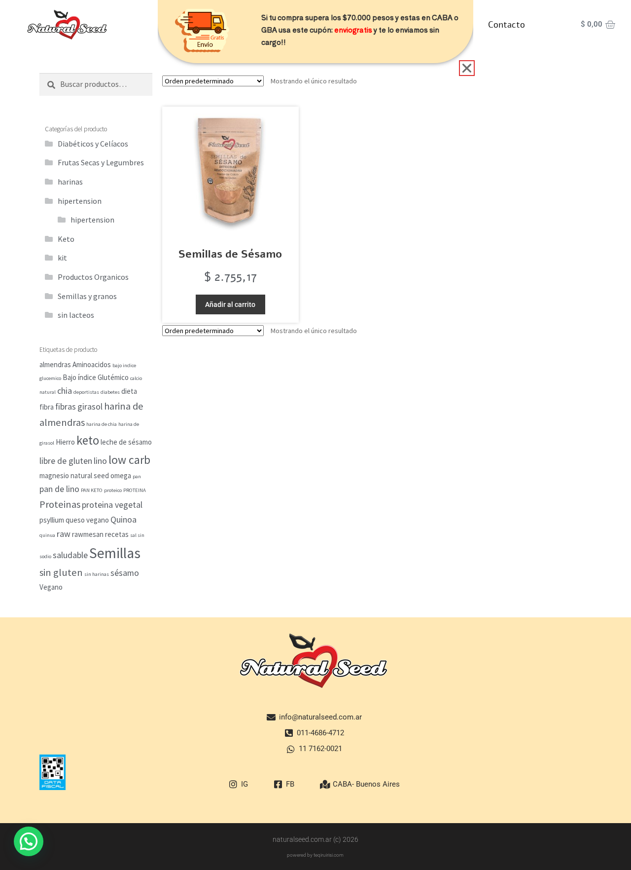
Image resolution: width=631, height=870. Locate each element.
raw (63, 533)
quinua (47, 535)
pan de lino (59, 488)
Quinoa (123, 519)
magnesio (54, 475)
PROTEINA (134, 490)
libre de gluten (65, 460)
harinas (70, 182)
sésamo (124, 572)
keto (87, 440)
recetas (117, 534)
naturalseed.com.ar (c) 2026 (315, 839)
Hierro (65, 442)
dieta (129, 391)
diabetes (110, 392)
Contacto (506, 25)
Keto (66, 239)
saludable (70, 555)
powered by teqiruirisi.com (315, 855)
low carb (129, 460)
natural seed (89, 475)
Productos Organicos (93, 277)
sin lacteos (76, 315)
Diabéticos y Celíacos (93, 144)
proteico (113, 490)
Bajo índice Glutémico (96, 377)
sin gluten (61, 572)
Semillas (114, 553)
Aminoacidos (91, 364)
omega (120, 475)
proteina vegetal (112, 504)
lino (100, 460)
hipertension (80, 201)
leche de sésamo (126, 442)
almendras (55, 364)
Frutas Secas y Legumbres (101, 162)
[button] (28, 841)
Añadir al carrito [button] (230, 304)
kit (62, 258)
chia (64, 390)
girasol (90, 406)
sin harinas (96, 574)
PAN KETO (92, 490)
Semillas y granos (87, 296)
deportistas (86, 392)
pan (137, 476)
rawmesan (88, 534)
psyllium (51, 520)
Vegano (51, 587)
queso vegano (87, 520)
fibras (65, 406)
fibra (46, 407)
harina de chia (101, 424)
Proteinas (59, 504)
